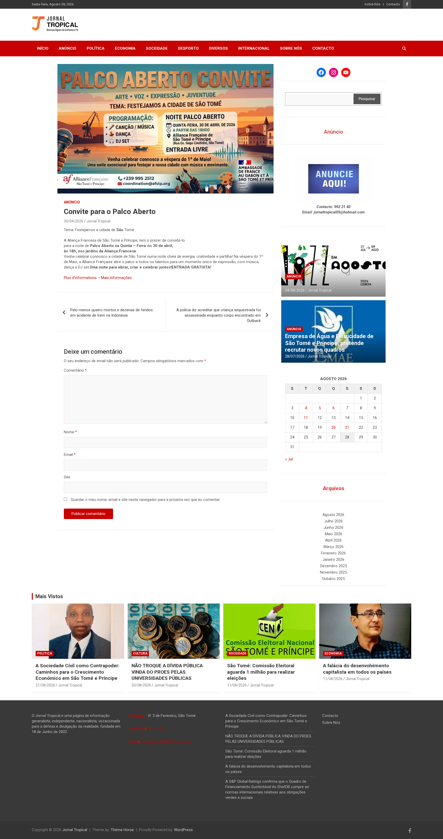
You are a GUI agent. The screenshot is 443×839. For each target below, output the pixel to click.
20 (333, 427)
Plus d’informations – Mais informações (98, 277)
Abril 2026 (333, 540)
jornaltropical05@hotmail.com (165, 741)
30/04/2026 (73, 221)
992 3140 (155, 728)
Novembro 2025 (333, 572)
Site (67, 477)
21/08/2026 (45, 685)
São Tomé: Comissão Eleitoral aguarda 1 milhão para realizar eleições (261, 672)
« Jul (289, 459)
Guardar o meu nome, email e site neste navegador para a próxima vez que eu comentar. (145, 499)
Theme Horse (122, 829)
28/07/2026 (295, 356)
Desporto (188, 48)
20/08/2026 (141, 685)
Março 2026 (334, 546)
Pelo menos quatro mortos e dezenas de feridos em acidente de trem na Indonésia (111, 313)
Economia (125, 48)
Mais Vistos (49, 596)
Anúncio (67, 48)
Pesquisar (367, 98)
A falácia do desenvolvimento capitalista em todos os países (357, 669)
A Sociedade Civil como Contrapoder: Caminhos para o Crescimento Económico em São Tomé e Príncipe (77, 672)
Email (70, 454)
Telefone (137, 728)
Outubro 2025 (333, 578)
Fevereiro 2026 (333, 553)
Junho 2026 (333, 527)
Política (96, 48)
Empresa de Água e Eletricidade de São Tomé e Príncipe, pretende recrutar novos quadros (329, 343)
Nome (70, 432)
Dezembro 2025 (333, 566)
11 (306, 417)
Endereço (137, 715)
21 (347, 427)
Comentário (75, 370)
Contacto (393, 4)
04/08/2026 (295, 290)
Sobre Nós (372, 4)
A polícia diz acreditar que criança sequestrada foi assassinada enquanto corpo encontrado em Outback (218, 315)
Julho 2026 (333, 521)
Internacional (254, 48)
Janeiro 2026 (333, 559)
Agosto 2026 (333, 514)
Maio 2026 (333, 534)
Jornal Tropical (98, 221)
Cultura (140, 653)
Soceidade (157, 48)
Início (42, 48)
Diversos (218, 48)
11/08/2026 (237, 685)
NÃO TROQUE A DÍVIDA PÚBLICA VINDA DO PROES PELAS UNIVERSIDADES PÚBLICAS (167, 672)
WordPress (183, 829)
